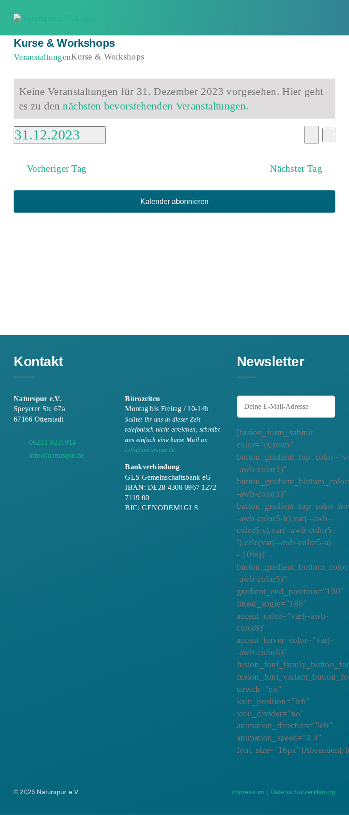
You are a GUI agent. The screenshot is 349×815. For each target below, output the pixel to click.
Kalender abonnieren (174, 201)
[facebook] (17, 478)
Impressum (247, 791)
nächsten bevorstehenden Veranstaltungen (154, 106)
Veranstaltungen (42, 57)
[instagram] (33, 478)
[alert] (174, 99)
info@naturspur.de (149, 450)
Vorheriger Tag (56, 168)
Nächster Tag (296, 168)
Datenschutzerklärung (302, 791)
